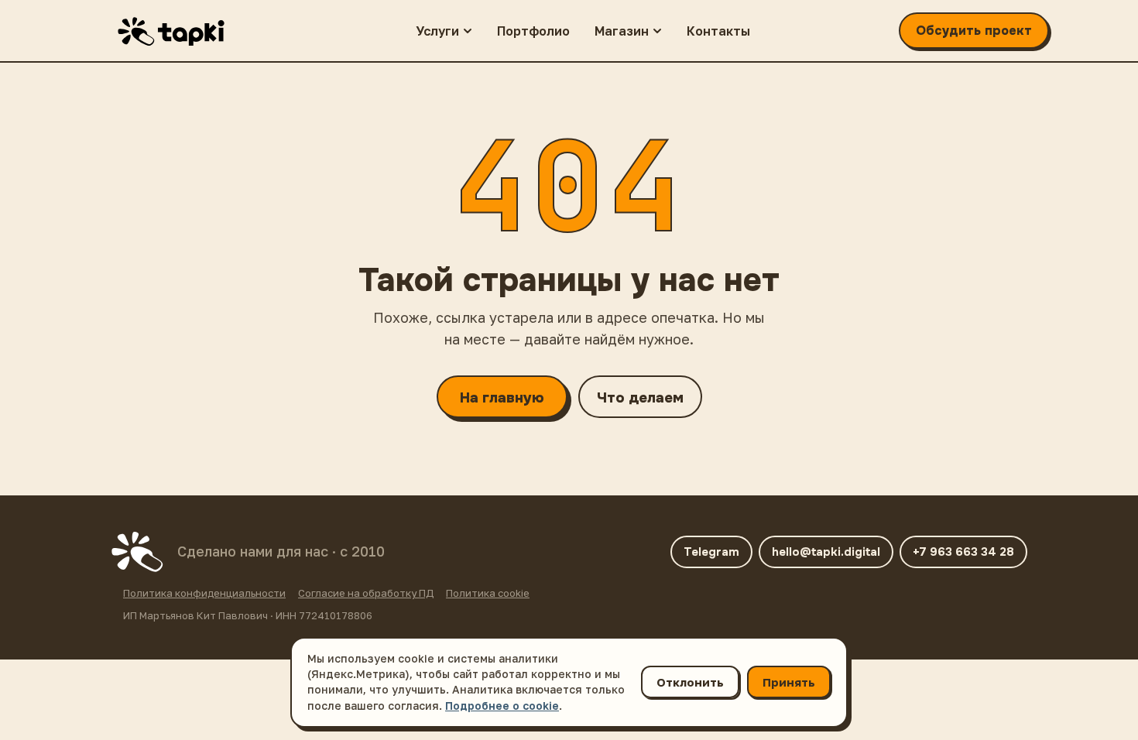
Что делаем (640, 398)
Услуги (437, 31)
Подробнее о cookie (502, 705)
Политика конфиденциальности (204, 593)
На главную (502, 398)
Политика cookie (488, 593)
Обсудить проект (974, 30)
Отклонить (690, 682)
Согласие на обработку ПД (366, 593)
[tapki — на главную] (178, 31)
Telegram (711, 552)
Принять (789, 682)
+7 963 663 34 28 (963, 552)
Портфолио (533, 31)
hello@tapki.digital (826, 552)
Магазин (622, 31)
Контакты (718, 31)
